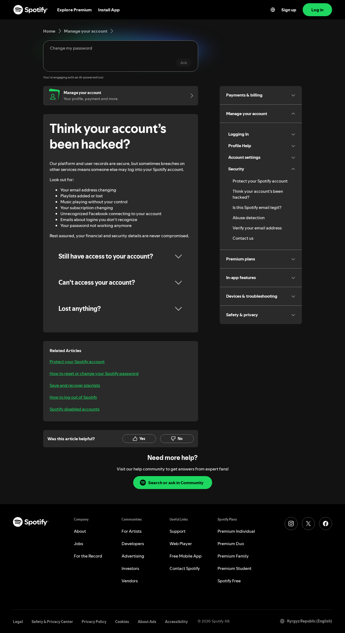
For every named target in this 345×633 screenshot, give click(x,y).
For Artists (132, 531)
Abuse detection (249, 218)
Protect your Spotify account (77, 361)
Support (177, 531)
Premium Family (233, 556)
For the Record (88, 556)
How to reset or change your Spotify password (94, 373)
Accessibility (176, 621)
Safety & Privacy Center (52, 621)
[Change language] (273, 9)
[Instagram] (291, 523)
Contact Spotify (185, 568)
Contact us (243, 238)
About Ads (147, 621)
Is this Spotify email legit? (257, 207)
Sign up (288, 10)
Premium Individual (236, 531)
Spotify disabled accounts (74, 409)
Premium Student (234, 568)
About (80, 531)
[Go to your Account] (190, 95)
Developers (133, 543)
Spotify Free (229, 581)
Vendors (130, 581)
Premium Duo (231, 543)
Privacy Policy (94, 621)
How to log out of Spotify (73, 397)
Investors (130, 568)
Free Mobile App (186, 556)
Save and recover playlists (75, 385)
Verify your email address (257, 228)
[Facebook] (325, 523)
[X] (308, 523)
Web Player (181, 543)
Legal (18, 621)
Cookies (122, 621)
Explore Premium (74, 10)
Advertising (133, 556)
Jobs (78, 543)
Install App (109, 10)
